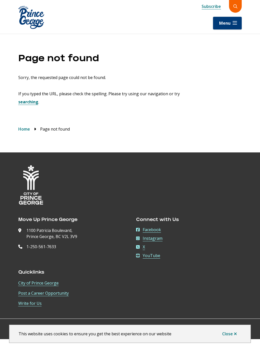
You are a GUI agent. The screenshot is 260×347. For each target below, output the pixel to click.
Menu (225, 23)
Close (227, 334)
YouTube (151, 255)
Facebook (152, 229)
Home (24, 129)
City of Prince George (38, 283)
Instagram (152, 238)
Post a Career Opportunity (43, 293)
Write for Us (30, 303)
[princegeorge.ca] (31, 185)
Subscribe (211, 6)
